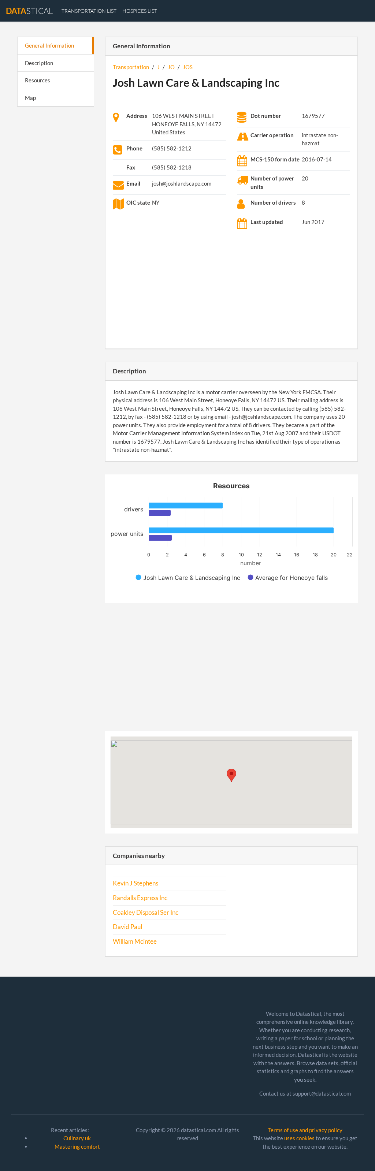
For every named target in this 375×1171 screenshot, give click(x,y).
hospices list (139, 11)
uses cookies (299, 1138)
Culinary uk (77, 1138)
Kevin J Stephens (135, 883)
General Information (49, 45)
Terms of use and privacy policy (305, 1130)
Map (30, 97)
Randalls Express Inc (140, 898)
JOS (188, 67)
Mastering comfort (77, 1146)
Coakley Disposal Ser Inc (145, 912)
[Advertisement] (55, 225)
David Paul (127, 927)
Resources (37, 80)
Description (39, 63)
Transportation (131, 67)
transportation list (89, 11)
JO (171, 67)
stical (29, 11)
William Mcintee (135, 941)
